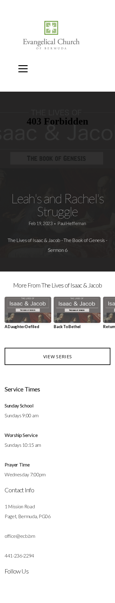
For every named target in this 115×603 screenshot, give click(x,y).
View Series (57, 356)
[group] (28, 315)
